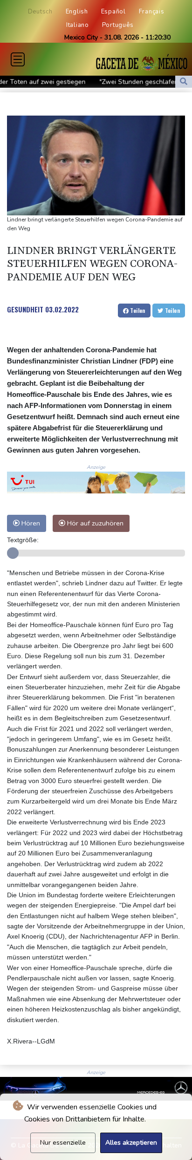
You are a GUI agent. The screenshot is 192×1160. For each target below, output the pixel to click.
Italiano (77, 25)
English (77, 11)
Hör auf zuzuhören (94, 523)
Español (113, 11)
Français (152, 11)
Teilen (137, 310)
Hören (30, 523)
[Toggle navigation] (18, 59)
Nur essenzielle (63, 1142)
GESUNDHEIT (25, 309)
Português (118, 25)
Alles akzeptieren (131, 1142)
